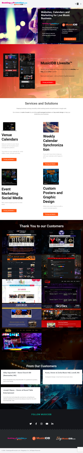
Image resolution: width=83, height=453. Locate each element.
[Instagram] (41, 424)
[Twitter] (31, 424)
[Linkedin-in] (52, 424)
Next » (45, 353)
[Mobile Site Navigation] (80, 3)
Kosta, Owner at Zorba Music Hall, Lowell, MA (62, 373)
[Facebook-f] (36, 424)
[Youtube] (47, 424)
